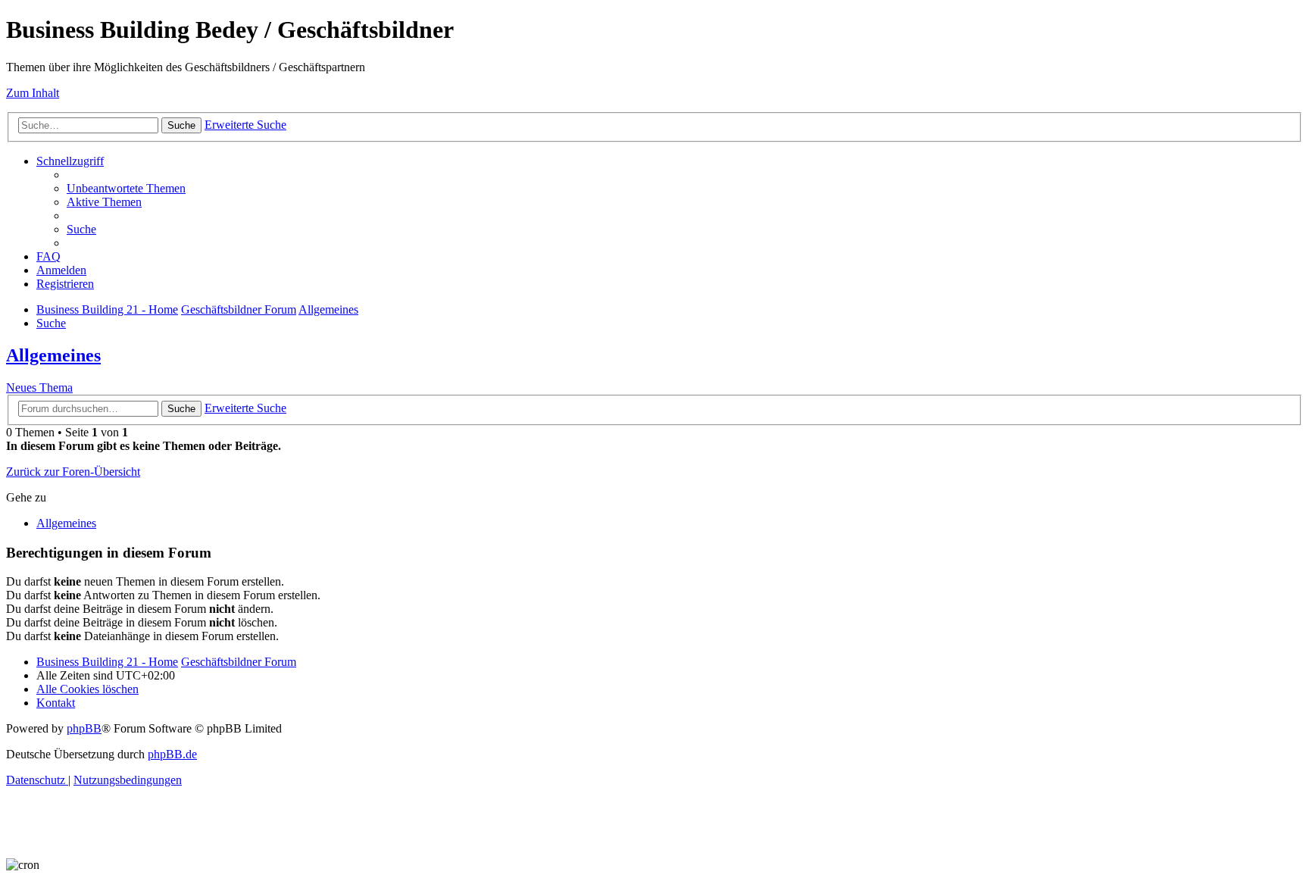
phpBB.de (172, 754)
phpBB (84, 728)
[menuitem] (126, 188)
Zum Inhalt (32, 92)
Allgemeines (53, 355)
